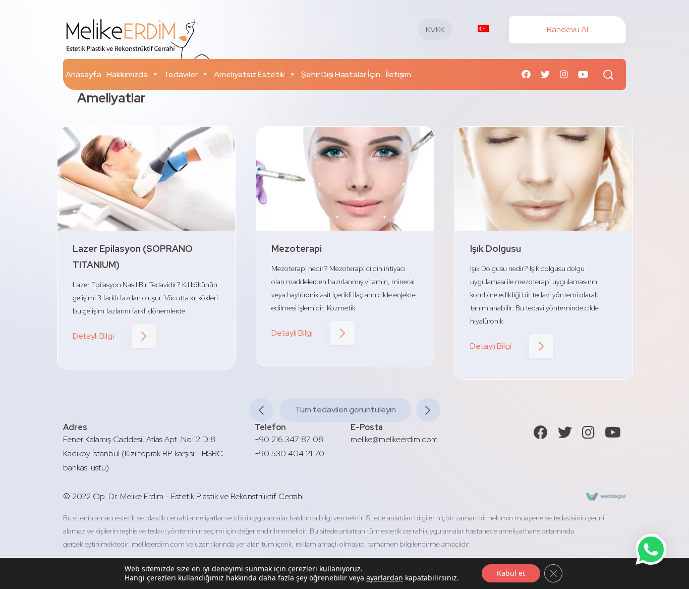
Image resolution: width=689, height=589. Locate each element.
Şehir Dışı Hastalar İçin (340, 74)
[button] (153, 74)
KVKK (435, 29)
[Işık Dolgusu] (544, 179)
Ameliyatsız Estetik (249, 74)
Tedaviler (181, 74)
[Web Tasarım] (606, 496)
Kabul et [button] (511, 573)
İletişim (398, 74)
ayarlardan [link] (384, 577)
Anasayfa (83, 74)
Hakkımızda (127, 74)
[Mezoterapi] (345, 179)
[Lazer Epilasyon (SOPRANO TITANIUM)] (146, 179)
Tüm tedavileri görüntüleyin (345, 409)
